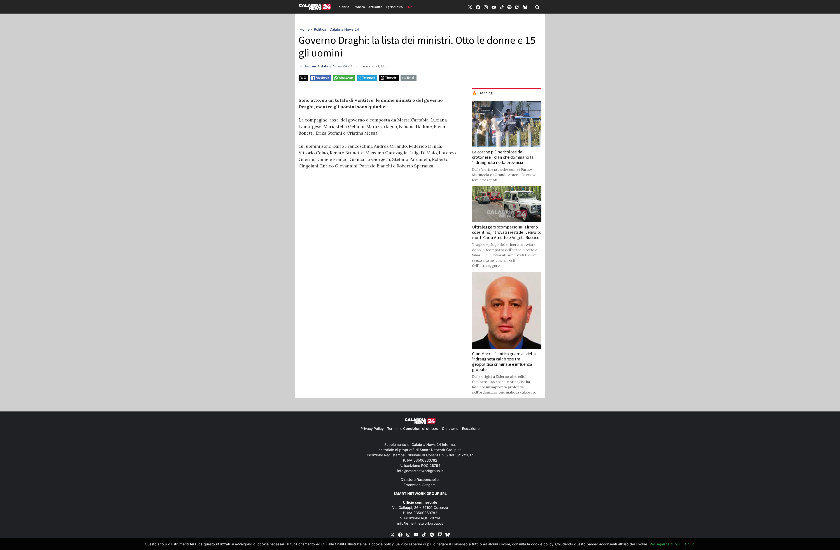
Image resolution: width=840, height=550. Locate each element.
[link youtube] (494, 7)
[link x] (470, 7)
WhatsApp (345, 77)
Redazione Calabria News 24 (323, 66)
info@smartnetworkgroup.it (420, 471)
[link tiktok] (502, 7)
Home (305, 29)
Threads (391, 77)
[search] (537, 7)
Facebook (322, 77)
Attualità (375, 7)
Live (409, 7)
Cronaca (359, 7)
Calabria (343, 7)
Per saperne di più (665, 544)
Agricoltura (394, 7)
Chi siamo (450, 428)
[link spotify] (509, 7)
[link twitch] (517, 7)
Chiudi (690, 544)
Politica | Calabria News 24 (336, 29)
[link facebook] (478, 7)
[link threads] (525, 7)
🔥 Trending (482, 93)
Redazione (471, 428)
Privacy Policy (372, 428)
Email (410, 77)
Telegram (368, 77)
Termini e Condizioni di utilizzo (412, 428)
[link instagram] (486, 7)
